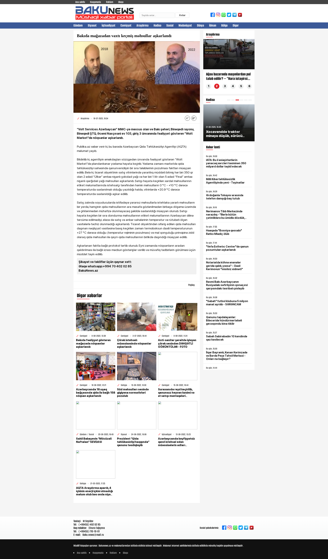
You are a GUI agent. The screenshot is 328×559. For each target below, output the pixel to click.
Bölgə (224, 25)
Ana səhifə (80, 2)
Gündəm (78, 25)
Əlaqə (120, 2)
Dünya (200, 25)
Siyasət (92, 25)
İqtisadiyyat (108, 25)
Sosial (169, 25)
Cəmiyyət (125, 25)
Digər (236, 25)
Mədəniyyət (185, 25)
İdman (212, 25)
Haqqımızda (95, 2)
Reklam (109, 2)
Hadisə (157, 25)
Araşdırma (142, 25)
